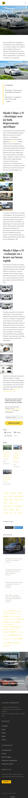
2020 (14, 611)
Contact (4, 753)
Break (15, 613)
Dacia (14, 619)
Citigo (10, 496)
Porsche (21, 632)
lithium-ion (6, 506)
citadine (19, 613)
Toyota (5, 643)
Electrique (21, 619)
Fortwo (5, 503)
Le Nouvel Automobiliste (11, 627)
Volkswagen (15, 643)
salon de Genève (6, 639)
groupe (11, 503)
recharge (11, 509)
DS (16, 619)
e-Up (11, 499)
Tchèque (6, 513)
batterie (20, 493)
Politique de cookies (7, 764)
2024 (18, 611)
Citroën (6, 616)
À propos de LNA (6, 750)
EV (22, 499)
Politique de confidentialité (9, 760)
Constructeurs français (7, 619)
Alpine (21, 611)
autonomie (13, 493)
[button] (25, 3)
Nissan (17, 629)
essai (5, 622)
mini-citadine (18, 506)
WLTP (20, 513)
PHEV (17, 632)
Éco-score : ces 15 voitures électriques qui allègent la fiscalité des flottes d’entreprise (17, 456)
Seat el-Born (13, 141)
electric (17, 499)
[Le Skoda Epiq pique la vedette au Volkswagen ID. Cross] (7, 471)
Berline (8, 613)
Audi (4, 613)
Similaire (8, 101)
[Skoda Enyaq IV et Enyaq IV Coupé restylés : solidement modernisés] (7, 447)
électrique (6, 646)
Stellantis (15, 639)
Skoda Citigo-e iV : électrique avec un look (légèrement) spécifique (13, 91)
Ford (9, 622)
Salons (3, 736)
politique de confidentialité (13, 409)
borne (5, 496)
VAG (15, 513)
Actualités (21, 26)
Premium (5, 635)
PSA (8, 635)
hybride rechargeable (8, 624)
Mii (12, 506)
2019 (10, 611)
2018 (7, 611)
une (10, 642)
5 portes (6, 493)
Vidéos (4, 733)
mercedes (5, 629)
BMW (12, 613)
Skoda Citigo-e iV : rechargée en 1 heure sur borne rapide (13, 98)
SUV (21, 638)
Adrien (4, 26)
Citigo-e (6, 499)
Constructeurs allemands (15, 616)
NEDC (5, 509)
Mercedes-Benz (12, 629)
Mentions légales (6, 757)
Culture (4, 740)
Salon (19, 635)
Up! (11, 513)
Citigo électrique (18, 496)
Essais (3, 729)
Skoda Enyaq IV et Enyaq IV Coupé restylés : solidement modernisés (7, 455)
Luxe (22, 627)
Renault (13, 635)
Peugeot (13, 632)
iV (16, 503)
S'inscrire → (6, 781)
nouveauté (6, 632)
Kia (14, 624)
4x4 (4, 611)
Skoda (17, 509)
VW (20, 642)
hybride (17, 622)
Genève (12, 622)
